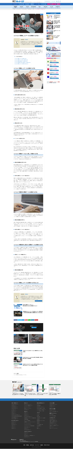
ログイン (21, 374)
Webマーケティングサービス (53, 428)
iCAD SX (27, 6)
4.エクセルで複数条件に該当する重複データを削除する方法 (22, 62)
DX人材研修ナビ (39, 425)
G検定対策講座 (26, 419)
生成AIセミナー (26, 412)
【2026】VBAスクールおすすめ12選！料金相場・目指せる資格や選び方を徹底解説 (33, 358)
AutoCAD (21, 6)
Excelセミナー (39, 404)
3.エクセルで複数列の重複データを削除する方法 (21, 61)
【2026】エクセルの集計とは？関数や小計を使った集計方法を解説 (54, 394)
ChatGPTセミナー (26, 415)
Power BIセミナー (26, 409)
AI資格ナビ (38, 423)
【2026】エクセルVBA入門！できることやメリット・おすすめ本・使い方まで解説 (30, 394)
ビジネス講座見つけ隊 (40, 424)
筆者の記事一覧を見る (39, 46)
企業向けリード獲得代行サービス (54, 425)
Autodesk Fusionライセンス (53, 404)
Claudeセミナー (26, 428)
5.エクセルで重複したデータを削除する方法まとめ (21, 63)
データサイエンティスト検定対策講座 (29, 425)
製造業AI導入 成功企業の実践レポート (53, 51)
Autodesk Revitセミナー (15, 408)
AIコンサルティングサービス (53, 424)
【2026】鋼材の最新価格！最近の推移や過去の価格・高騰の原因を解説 (57, 27)
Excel (42, 14)
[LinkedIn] (32, 320)
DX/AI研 (38, 415)
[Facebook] (15, 320)
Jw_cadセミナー (14, 409)
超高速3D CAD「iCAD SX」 (57, 31)
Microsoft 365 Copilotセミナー (28, 416)
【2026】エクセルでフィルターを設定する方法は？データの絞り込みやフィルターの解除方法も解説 (33, 365)
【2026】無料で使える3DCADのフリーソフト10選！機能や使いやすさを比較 (57, 17)
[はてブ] (22, 320)
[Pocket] (26, 320)
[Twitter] (19, 320)
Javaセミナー (26, 434)
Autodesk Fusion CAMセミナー (16, 414)
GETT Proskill (51, 414)
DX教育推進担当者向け (47, 1)
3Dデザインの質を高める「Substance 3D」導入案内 (57, 36)
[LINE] (29, 320)
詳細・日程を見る (54, 62)
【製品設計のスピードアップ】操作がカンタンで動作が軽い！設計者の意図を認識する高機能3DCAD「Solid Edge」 (33, 312)
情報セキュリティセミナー (27, 408)
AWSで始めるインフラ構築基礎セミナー (29, 435)
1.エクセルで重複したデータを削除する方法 (20, 58)
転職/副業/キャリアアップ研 (40, 420)
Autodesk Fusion (15, 7)
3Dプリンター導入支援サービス (54, 411)
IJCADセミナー (14, 412)
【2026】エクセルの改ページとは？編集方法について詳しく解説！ (33, 351)
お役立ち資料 (53, 1)
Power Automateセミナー (27, 429)
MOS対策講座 (39, 405)
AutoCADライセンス (52, 405)
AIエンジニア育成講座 (27, 420)
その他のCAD (58, 6)
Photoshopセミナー (14, 424)
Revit (39, 6)
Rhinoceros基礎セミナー (15, 418)
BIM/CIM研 (38, 416)
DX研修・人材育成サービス (53, 420)
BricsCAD (45, 6)
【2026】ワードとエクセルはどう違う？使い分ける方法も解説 (42, 394)
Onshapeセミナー (14, 413)
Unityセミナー (13, 425)
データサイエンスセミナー (27, 424)
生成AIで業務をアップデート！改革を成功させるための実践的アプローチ (30, 305)
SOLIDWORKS (33, 6)
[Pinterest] (36, 320)
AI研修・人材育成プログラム (53, 421)
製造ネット (38, 428)
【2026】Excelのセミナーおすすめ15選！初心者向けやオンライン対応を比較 (18, 394)
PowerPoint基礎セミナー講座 (41, 408)
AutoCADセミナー (14, 405)
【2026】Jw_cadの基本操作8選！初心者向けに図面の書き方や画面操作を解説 (57, 22)
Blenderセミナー (14, 423)
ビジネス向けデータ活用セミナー (41, 409)
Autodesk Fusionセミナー (15, 404)
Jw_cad (51, 6)
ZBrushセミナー (14, 428)
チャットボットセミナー (27, 423)
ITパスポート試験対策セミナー (28, 405)
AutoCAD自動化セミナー (15, 417)
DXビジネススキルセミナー (28, 404)
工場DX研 (38, 419)
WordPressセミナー (27, 436)
